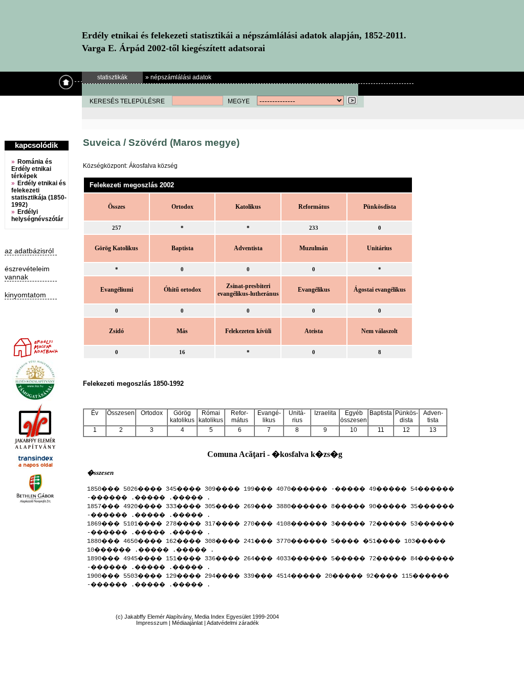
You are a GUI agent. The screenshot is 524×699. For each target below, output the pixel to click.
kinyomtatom (25, 295)
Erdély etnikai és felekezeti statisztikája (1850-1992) (39, 194)
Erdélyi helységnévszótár (37, 215)
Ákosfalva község (153, 165)
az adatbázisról (29, 251)
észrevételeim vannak (27, 273)
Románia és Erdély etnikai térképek (31, 169)
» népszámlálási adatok (178, 77)
